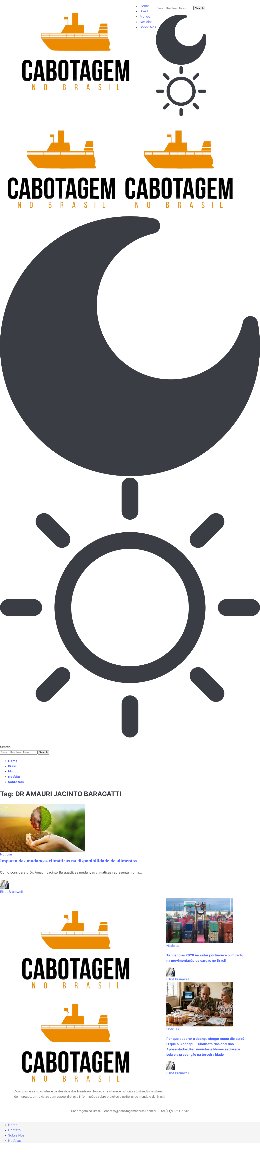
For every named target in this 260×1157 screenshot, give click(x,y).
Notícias (6, 854)
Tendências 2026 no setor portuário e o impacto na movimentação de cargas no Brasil (204, 957)
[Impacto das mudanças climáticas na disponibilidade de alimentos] (42, 828)
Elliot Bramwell (11, 892)
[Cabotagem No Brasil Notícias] (117, 164)
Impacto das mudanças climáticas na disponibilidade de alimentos (68, 860)
